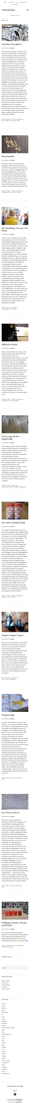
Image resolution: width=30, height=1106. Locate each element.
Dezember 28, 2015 (6, 119)
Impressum (15, 4)
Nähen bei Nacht (9, 344)
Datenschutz (22, 2)
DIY (2, 1014)
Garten (3, 1019)
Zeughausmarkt (15, 400)
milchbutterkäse (8, 10)
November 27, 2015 (6, 399)
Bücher (3, 1010)
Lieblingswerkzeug (6, 1034)
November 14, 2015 (6, 595)
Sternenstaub (8, 156)
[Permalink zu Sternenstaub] (15, 153)
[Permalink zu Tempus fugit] (15, 711)
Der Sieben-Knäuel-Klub (13, 523)
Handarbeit (4, 597)
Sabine (12, 48)
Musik (3, 1038)
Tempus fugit (8, 715)
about (5, 2)
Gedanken (4, 1021)
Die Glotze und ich (10, 813)
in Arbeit (10, 192)
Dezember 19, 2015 (6, 191)
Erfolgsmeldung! (6, 985)
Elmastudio (18, 1102)
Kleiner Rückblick (6, 981)
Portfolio (11, 2)
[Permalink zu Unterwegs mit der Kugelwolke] (15, 433)
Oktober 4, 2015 (5, 885)
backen (3, 1006)
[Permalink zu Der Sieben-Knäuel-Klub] (15, 519)
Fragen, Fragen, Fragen (13, 635)
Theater (3, 1058)
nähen (10, 400)
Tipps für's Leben (6, 1060)
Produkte (19, 192)
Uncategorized (13, 120)
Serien (3, 1049)
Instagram (15, 1095)
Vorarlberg (16, 487)
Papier (14, 192)
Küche (3, 1030)
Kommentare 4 (14, 307)
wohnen (3, 1071)
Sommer (4, 1051)
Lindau (6, 679)
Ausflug (3, 487)
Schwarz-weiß (5, 983)
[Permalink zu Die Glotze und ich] (15, 809)
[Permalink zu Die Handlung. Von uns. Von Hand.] (15, 224)
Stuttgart (7, 120)
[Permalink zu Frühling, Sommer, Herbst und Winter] (15, 919)
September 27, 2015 (6, 945)
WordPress (19, 1100)
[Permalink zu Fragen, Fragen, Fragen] (15, 631)
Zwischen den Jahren (12, 44)
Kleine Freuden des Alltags (7, 947)
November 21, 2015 (6, 485)
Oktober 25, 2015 (5, 777)
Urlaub (18, 120)
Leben (3, 120)
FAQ (16, 2)
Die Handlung (5, 192)
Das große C (5, 987)
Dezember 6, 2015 (5, 307)
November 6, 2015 (6, 677)
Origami (4, 1043)
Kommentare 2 (15, 485)
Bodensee (4, 1008)
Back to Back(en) (6, 989)
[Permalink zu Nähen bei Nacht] (15, 341)
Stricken (14, 597)
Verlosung (4, 1067)
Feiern (3, 1016)
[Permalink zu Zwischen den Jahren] (15, 40)
